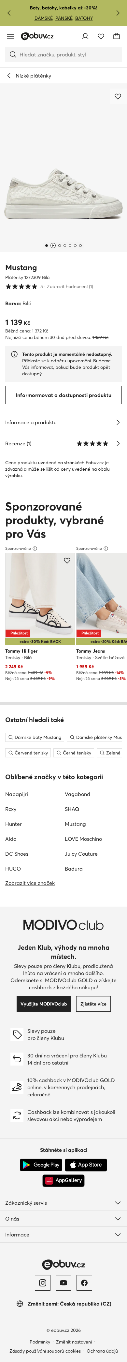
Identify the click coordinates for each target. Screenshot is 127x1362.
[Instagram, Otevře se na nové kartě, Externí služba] (42, 1283)
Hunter (13, 824)
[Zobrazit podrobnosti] (118, 422)
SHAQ (72, 809)
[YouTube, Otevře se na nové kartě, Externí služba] (63, 1283)
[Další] (118, 13)
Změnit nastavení (74, 1342)
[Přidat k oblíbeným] (118, 96)
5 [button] (49, 286)
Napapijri (16, 794)
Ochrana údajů (102, 1351)
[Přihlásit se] (85, 36)
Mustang (21, 267)
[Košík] (116, 36)
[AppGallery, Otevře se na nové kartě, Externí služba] (63, 1180)
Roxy (10, 809)
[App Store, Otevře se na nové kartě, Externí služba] (86, 1165)
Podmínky (40, 1342)
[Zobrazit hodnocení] (118, 443)
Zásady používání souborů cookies (45, 1351)
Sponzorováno (18, 548)
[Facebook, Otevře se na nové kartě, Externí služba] (84, 1283)
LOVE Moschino (83, 839)
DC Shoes (16, 853)
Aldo (10, 839)
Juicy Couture (81, 853)
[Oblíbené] (101, 36)
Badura (74, 868)
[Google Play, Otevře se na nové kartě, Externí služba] (41, 1165)
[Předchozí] (9, 13)
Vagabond (77, 794)
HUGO (13, 868)
